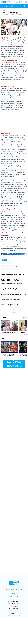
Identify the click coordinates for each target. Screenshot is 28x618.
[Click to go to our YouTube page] (16, 589)
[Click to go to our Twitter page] (11, 589)
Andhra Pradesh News (14, 601)
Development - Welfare (7, 263)
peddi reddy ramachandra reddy (9, 266)
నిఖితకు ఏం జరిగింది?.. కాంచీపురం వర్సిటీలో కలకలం (13, 283)
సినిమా (21, 6)
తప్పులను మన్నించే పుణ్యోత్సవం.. (14, 289)
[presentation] (3, 325)
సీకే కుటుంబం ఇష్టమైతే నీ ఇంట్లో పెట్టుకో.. (13, 299)
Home (2, 10)
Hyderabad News (14, 608)
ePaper (16, 2)
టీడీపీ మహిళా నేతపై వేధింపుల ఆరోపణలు (14, 305)
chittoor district (5, 269)
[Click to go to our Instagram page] (14, 589)
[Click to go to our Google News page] (21, 589)
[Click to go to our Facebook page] (7, 589)
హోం (3, 6)
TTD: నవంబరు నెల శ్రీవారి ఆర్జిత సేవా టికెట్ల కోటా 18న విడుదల (13, 294)
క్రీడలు (25, 6)
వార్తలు (6, 6)
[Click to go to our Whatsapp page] (9, 589)
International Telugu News (14, 611)
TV (23, 2)
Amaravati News (14, 599)
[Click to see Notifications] (26, 2)
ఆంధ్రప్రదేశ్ (11, 6)
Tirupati (13, 269)
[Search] (19, 2)
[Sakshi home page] (14, 583)
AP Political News (14, 596)
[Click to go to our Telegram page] (19, 589)
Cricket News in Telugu (14, 604)
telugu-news (9, 10)
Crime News (14, 606)
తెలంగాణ (16, 6)
